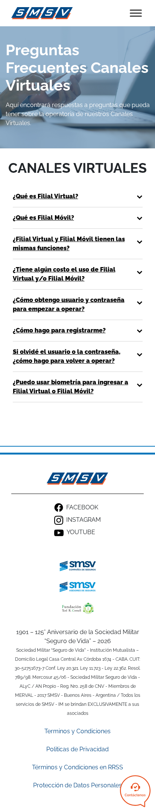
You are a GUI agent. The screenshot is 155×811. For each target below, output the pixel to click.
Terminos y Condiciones (77, 731)
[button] (78, 196)
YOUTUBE (81, 532)
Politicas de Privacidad (77, 749)
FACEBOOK (82, 507)
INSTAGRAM (83, 519)
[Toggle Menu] (136, 13)
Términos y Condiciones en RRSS (77, 767)
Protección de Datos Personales (77, 785)
